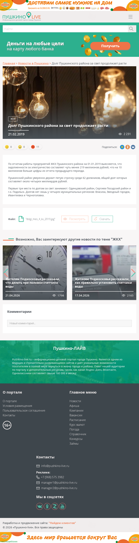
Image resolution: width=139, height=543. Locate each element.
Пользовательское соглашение (24, 410)
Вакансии (76, 415)
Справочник (78, 434)
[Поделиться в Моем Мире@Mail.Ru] (122, 147)
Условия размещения (17, 406)
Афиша (74, 406)
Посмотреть (77, 219)
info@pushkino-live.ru (55, 466)
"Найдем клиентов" (62, 523)
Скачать (105, 219)
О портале (10, 401)
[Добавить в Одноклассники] (127, 147)
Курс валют (77, 425)
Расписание (78, 420)
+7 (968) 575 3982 (52, 477)
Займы (74, 444)
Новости (75, 401)
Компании (76, 410)
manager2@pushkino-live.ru (59, 488)
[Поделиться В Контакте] (133, 147)
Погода (74, 429)
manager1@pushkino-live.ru (59, 483)
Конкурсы (76, 439)
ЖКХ (12, 118)
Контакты (9, 415)
